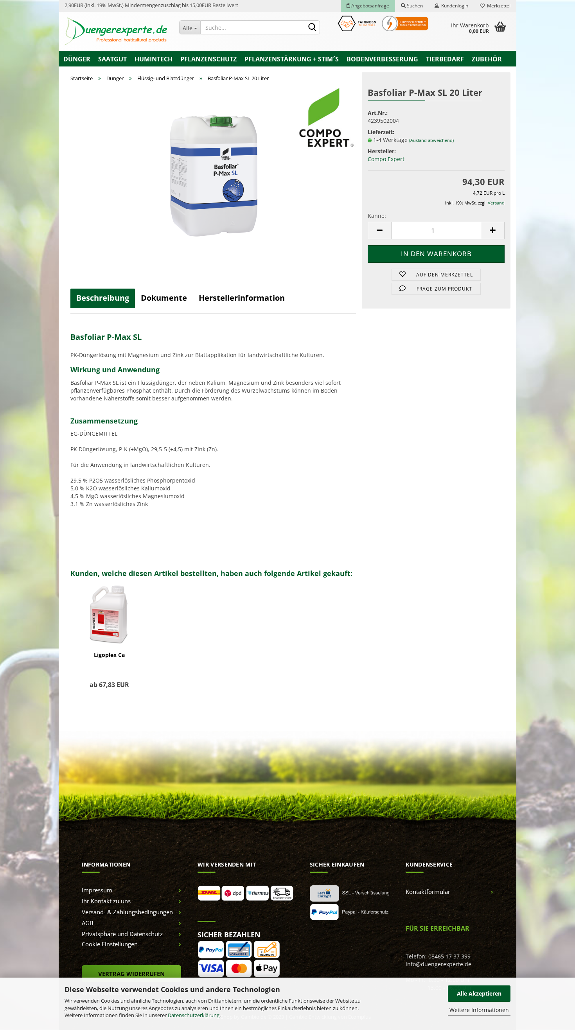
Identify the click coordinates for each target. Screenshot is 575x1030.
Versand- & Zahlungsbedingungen (127, 912)
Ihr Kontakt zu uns (106, 901)
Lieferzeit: (381, 132)
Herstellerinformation (242, 297)
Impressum (97, 890)
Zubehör (487, 59)
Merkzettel (497, 5)
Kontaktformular (428, 891)
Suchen (414, 5)
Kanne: (377, 215)
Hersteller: (382, 151)
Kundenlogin (453, 5)
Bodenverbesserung (382, 59)
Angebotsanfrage (369, 5)
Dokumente (164, 297)
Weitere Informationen (479, 1010)
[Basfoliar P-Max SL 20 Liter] (213, 175)
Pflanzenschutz (208, 59)
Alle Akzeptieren (479, 993)
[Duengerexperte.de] (116, 31)
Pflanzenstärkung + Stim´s (291, 59)
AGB (87, 923)
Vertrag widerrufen (131, 974)
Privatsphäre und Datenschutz (122, 934)
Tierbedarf (445, 59)
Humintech (153, 59)
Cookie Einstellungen (110, 944)
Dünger (76, 59)
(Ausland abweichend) (431, 140)
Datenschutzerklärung (193, 1015)
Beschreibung (102, 297)
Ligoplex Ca (109, 655)
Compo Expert (386, 159)
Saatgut (112, 59)
